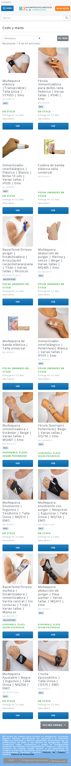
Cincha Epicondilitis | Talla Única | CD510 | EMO (49, 679)
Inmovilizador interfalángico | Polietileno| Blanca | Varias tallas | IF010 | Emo (53, 348)
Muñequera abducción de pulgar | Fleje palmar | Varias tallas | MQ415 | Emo (51, 596)
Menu (7, 8)
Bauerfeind (9, 279)
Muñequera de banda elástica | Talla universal (15, 344)
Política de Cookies (54, 752)
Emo (5, 103)
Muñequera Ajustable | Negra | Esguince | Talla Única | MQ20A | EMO (16, 681)
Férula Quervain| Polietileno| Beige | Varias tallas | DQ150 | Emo (52, 430)
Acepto (11, 760)
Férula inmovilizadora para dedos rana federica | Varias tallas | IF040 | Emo (51, 90)
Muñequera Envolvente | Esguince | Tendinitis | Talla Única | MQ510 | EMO (16, 511)
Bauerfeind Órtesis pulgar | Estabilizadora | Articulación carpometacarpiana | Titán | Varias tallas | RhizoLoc (17, 260)
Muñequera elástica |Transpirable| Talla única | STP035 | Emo (14, 88)
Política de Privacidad (22, 754)
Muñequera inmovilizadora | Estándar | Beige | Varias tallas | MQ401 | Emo (16, 432)
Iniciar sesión (62, 8)
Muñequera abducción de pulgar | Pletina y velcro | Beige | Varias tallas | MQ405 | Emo (51, 258)
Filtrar (63, 38)
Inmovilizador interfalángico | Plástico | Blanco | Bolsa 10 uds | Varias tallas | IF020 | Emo (17, 174)
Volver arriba (54, 725)
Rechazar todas (59, 761)
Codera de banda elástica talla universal (51, 168)
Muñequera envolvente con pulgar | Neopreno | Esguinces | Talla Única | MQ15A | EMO (52, 511)
